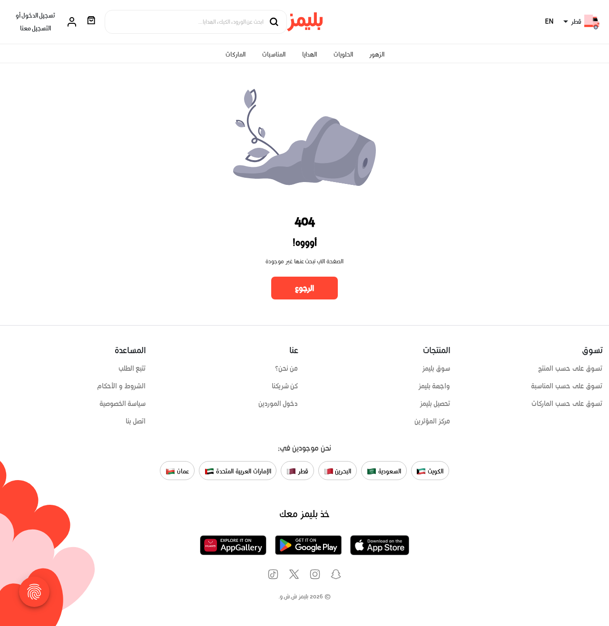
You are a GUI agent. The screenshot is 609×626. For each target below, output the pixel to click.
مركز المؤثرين (432, 421)
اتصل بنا (136, 421)
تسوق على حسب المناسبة (566, 386)
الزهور (376, 54)
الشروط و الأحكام (121, 386)
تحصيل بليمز (435, 403)
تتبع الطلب (132, 368)
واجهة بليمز (434, 386)
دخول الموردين (278, 403)
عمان (182, 471)
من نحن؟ (286, 368)
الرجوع (304, 288)
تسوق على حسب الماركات (566, 403)
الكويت (434, 471)
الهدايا (309, 54)
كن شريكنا (285, 386)
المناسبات (273, 54)
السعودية (388, 471)
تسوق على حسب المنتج (570, 368)
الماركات (236, 54)
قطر (302, 471)
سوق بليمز (436, 368)
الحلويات (343, 54)
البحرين (343, 471)
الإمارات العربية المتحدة (242, 471)
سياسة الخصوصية (122, 403)
